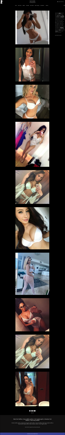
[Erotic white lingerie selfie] (32, 351)
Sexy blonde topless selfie (23, 424)
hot (55, 22)
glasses (56, 21)
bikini (63, 15)
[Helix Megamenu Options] (64, 5)
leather (62, 22)
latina (60, 22)
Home (16, 5)
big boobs (58, 15)
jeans (57, 22)
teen (60, 29)
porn (58, 26)
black (55, 16)
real (62, 26)
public (60, 26)
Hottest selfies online (16, 423)
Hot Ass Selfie (38, 423)
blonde (57, 16)
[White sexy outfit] (32, 187)
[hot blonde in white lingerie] (32, 101)
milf (60, 23)
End (34, 410)
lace (59, 22)
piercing (56, 26)
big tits (61, 15)
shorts (55, 28)
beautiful (59, 14)
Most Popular (37, 5)
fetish (55, 20)
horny (63, 21)
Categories (42, 5)
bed (60, 14)
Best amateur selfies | (38, 424)
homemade (61, 21)
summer (63, 28)
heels (59, 21)
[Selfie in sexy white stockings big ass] (32, 274)
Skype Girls (20, 5)
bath (55, 14)
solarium (59, 28)
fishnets (57, 20)
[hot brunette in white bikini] (32, 27)
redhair (56, 27)
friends (61, 20)
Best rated (32, 5)
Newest (24, 5)
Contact (47, 5)
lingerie (58, 23)
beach (57, 14)
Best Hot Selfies (32, 1)
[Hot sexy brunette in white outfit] (32, 144)
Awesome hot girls (25, 423)
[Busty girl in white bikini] (32, 228)
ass (60, 13)
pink (57, 26)
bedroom (62, 14)
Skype (57, 28)
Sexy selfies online (28, 419)
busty (62, 17)
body (59, 16)
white (59, 32)
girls (62, 20)
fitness (59, 20)
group (57, 21)
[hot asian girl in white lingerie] (32, 64)
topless (56, 31)
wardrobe (56, 32)
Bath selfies (32, 423)
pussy (61, 26)
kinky (58, 22)
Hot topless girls (39, 419)
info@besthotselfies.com (61, 1)
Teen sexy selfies (34, 420)
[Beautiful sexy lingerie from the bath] (32, 314)
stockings (61, 28)
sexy (61, 27)
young (60, 32)
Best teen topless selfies (48, 423)
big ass (56, 15)
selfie (59, 27)
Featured (27, 5)
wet (57, 32)
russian (57, 27)
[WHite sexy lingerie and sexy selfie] (32, 389)
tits (63, 29)
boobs (62, 16)
